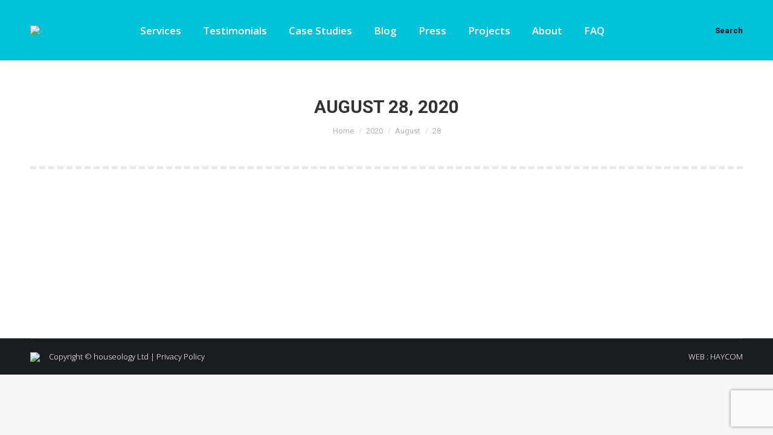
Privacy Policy (180, 356)
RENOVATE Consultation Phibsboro (148, 232)
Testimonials (67, 254)
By (121, 254)
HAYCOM (726, 356)
